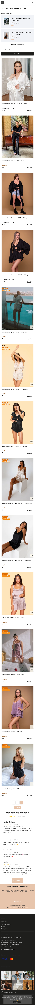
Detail (29, 110)
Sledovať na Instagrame (10, 992)
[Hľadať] (26, 2)
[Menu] (32, 2)
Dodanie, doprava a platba (8, 940)
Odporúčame (9, 50)
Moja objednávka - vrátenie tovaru (10, 944)
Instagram (4, 929)
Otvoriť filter (17, 54)
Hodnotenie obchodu (17, 812)
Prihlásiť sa (17, 902)
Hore (18, 807)
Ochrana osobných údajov (8, 949)
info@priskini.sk (5, 922)
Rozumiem (16, 1002)
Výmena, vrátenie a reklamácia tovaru (11, 942)
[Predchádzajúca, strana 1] (17, 802)
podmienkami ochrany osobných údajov (17, 907)
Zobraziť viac (17, 880)
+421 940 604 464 (6, 924)
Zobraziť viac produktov (17, 44)
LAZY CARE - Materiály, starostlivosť (11, 938)
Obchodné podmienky (7, 947)
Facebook (3, 926)
